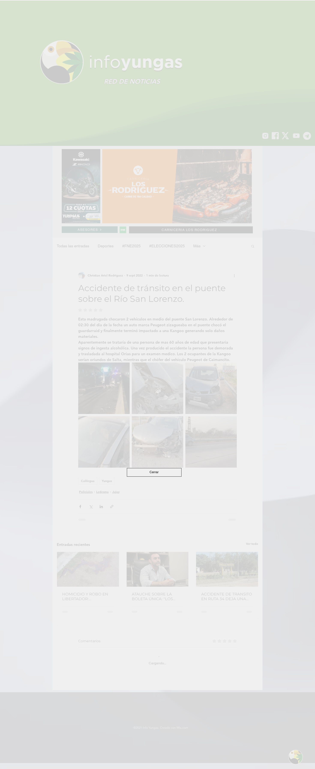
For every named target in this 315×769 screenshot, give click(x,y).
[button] (154, 472)
